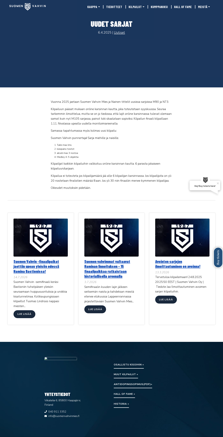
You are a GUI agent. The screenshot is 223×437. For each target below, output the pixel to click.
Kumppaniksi (159, 7)
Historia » (121, 404)
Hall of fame (183, 7)
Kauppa (92, 7)
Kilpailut (135, 7)
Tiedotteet (114, 7)
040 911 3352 (57, 411)
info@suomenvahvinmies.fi (63, 416)
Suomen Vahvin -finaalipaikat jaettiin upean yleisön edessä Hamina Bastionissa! (36, 266)
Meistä (202, 7)
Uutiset (119, 32)
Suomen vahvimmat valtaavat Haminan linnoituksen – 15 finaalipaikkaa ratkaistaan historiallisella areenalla (107, 268)
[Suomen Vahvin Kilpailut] (28, 7)
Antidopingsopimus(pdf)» (133, 384)
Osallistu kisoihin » (129, 364)
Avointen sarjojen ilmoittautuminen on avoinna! (177, 264)
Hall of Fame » (124, 394)
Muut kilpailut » (126, 374)
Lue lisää (24, 314)
